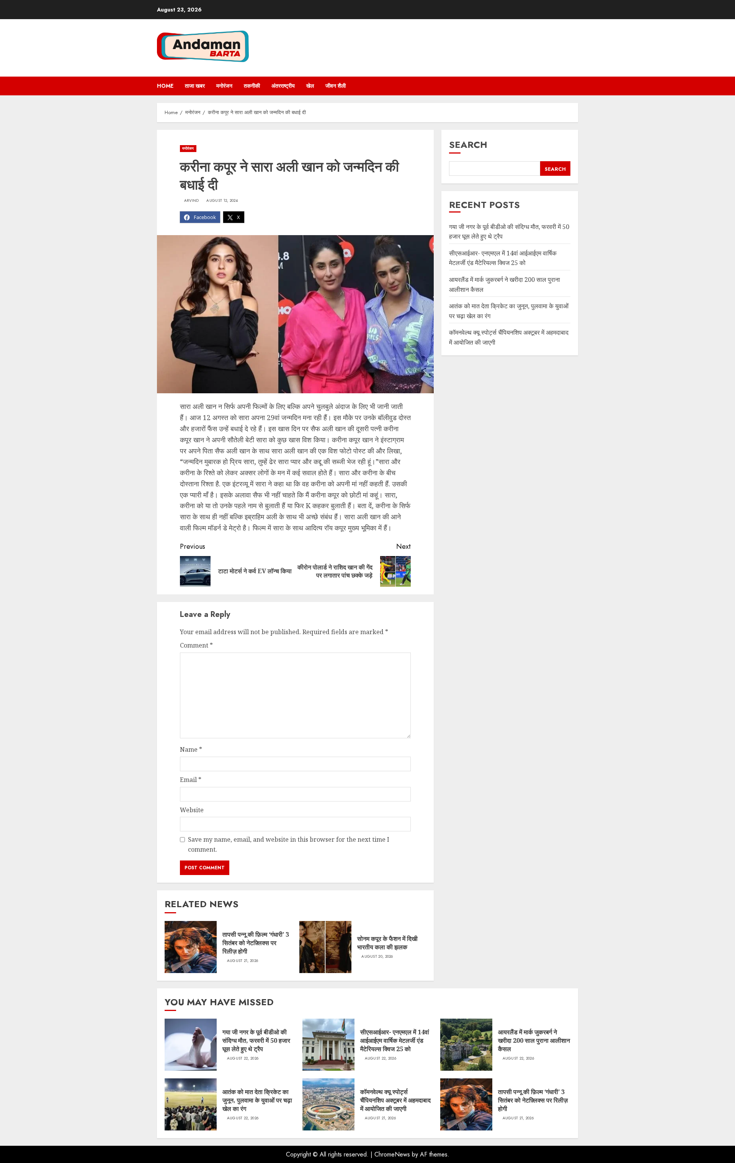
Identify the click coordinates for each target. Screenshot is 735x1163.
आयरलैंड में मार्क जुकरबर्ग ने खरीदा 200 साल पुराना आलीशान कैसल (534, 1040)
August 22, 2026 (243, 1058)
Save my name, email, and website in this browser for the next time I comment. (288, 844)
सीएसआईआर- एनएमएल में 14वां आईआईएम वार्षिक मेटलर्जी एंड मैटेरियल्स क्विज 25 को (394, 1040)
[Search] (573, 86)
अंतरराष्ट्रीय (283, 86)
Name (191, 749)
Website (192, 810)
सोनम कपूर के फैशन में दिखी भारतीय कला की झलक (387, 942)
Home (165, 86)
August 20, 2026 (377, 956)
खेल (310, 86)
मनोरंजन (224, 86)
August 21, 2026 (242, 960)
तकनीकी (252, 86)
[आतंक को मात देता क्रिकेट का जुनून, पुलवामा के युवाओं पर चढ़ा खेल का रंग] (191, 1104)
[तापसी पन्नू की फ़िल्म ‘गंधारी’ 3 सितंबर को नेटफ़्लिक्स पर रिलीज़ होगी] (191, 947)
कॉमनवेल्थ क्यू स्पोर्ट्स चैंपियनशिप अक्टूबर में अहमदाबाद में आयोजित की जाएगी (395, 1100)
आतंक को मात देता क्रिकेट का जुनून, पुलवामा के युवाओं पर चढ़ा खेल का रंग (257, 1100)
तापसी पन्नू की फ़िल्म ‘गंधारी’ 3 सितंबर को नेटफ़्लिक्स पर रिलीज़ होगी (255, 943)
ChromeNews (392, 1154)
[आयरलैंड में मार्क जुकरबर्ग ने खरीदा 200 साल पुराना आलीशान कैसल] (466, 1045)
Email (190, 779)
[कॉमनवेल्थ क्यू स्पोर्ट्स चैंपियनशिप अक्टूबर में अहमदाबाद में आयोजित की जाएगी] (328, 1104)
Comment (196, 645)
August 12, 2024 (222, 200)
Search (468, 144)
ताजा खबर (195, 86)
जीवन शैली (335, 86)
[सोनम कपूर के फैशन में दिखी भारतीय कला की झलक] (325, 947)
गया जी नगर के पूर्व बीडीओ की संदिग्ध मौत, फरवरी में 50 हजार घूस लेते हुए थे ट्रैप (256, 1040)
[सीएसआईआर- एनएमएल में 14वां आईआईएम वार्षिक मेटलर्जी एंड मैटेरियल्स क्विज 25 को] (328, 1045)
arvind (191, 200)
